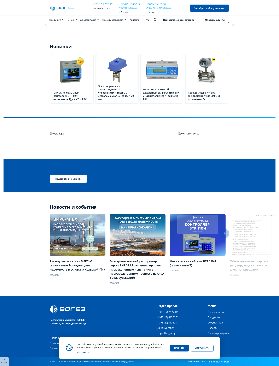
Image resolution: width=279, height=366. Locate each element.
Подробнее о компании (68, 178)
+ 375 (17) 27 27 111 (168, 312)
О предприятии (216, 312)
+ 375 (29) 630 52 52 (168, 317)
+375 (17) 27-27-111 (103, 4)
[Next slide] (233, 24)
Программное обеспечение (178, 19)
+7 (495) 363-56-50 (155, 4)
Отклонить (202, 348)
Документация (88, 19)
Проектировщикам (112, 19)
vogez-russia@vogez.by (158, 7)
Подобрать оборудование (209, 8)
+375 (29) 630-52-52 (129, 4)
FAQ (147, 19)
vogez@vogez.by (128, 7)
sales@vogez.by (165, 327)
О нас (71, 19)
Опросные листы (215, 19)
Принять (179, 348)
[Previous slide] (46, 24)
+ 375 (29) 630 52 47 (168, 322)
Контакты (135, 19)
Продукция (55, 19)
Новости (212, 327)
